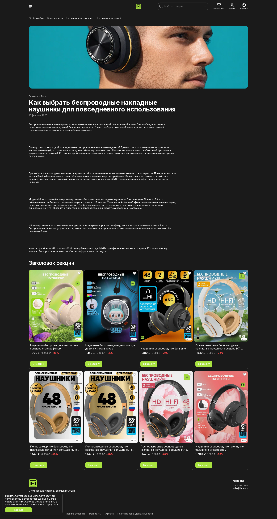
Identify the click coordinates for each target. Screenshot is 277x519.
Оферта (109, 513)
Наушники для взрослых (80, 18)
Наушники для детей (109, 18)
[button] (219, 6)
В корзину (38, 363)
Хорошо (18, 509)
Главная (33, 96)
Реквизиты (95, 513)
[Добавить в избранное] (79, 273)
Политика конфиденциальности (135, 513)
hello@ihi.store (240, 488)
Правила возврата (75, 513)
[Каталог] (31, 6)
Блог (43, 96)
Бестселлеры (55, 18)
